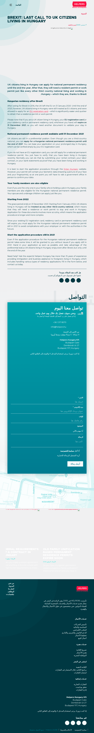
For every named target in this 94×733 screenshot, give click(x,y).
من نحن (11, 583)
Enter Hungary (71, 169)
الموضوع (80, 426)
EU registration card (39, 111)
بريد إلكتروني (78, 407)
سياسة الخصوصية (67, 451)
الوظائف (11, 591)
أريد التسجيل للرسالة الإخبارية (68, 455)
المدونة (84, 14)
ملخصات (10, 594)
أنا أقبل (70, 451)
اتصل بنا (11, 589)
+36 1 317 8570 (59, 322)
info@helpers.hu (58, 327)
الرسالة (80, 437)
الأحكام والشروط (66, 730)
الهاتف (81, 416)
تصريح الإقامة (72, 25)
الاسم (81, 398)
